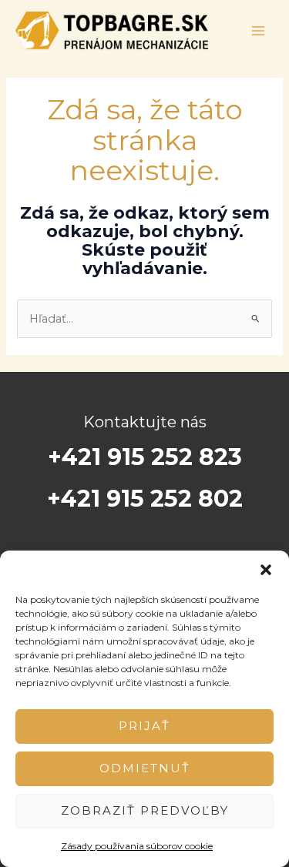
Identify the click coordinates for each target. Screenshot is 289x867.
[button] (266, 569)
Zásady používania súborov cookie (137, 846)
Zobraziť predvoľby (145, 810)
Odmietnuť (144, 768)
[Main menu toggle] (258, 30)
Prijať (144, 725)
